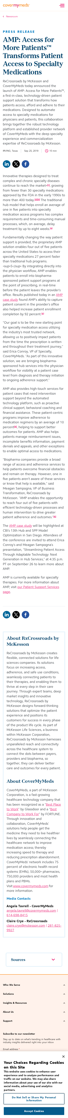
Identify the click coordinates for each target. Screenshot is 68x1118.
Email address (11, 1049)
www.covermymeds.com (30, 886)
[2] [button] (36, 199)
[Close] (63, 1056)
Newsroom (12, 16)
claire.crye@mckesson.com (26, 925)
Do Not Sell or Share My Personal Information (34, 1099)
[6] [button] (15, 426)
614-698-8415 (17, 915)
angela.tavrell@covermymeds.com (31, 910)
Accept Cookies (34, 1111)
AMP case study (20, 526)
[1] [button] (48, 185)
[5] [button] (42, 313)
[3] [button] (38, 199)
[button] (34, 985)
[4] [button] (51, 228)
